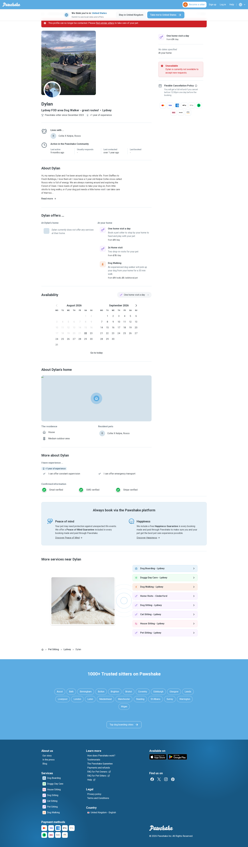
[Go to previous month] (57, 305)
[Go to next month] (136, 305)
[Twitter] (159, 779)
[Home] (42, 649)
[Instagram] (166, 779)
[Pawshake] (11, 4)
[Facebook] (152, 779)
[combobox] (134, 295)
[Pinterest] (173, 779)
